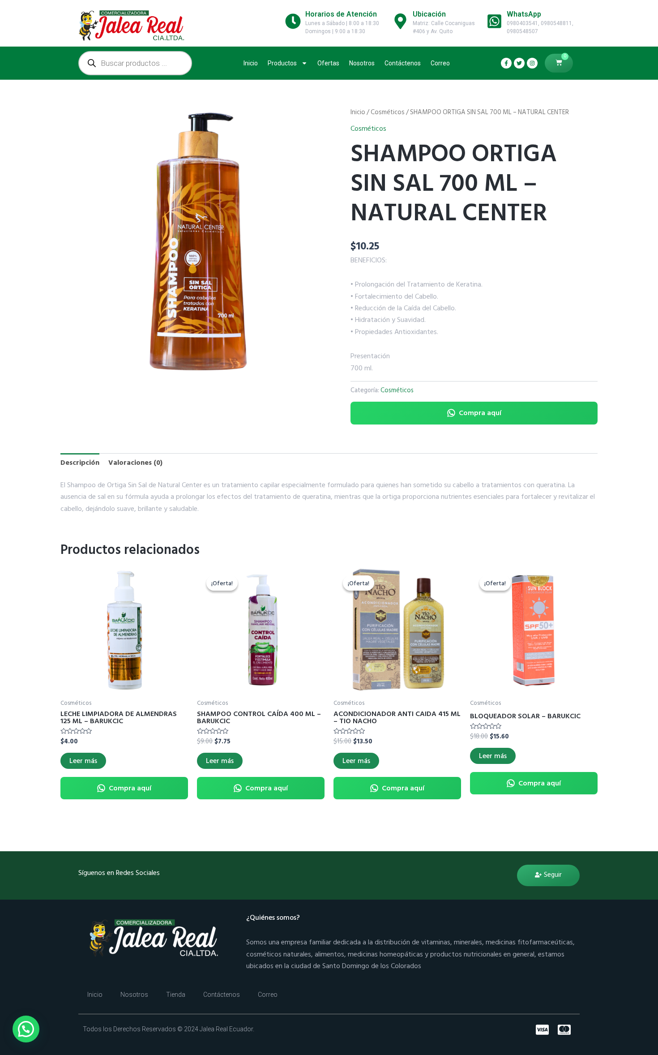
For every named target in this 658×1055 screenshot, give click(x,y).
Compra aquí (480, 413)
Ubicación (429, 14)
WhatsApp (524, 14)
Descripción (79, 462)
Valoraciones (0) (135, 462)
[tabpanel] (194, 241)
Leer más (83, 761)
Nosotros (362, 63)
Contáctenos (403, 63)
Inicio (251, 63)
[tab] (79, 462)
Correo (440, 63)
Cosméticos (388, 112)
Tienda (175, 994)
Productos (282, 63)
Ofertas (328, 63)
